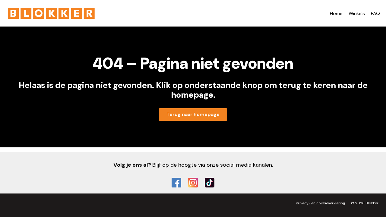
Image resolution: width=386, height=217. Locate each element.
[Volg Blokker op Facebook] (176, 182)
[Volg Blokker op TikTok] (209, 182)
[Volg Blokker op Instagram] (193, 182)
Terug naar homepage (193, 114)
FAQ (375, 13)
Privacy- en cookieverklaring (320, 203)
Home (336, 13)
